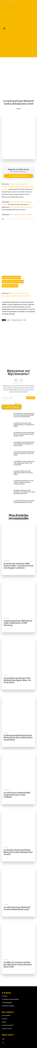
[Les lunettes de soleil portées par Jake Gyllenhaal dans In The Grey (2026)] (7, 463)
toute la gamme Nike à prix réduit (21, 207)
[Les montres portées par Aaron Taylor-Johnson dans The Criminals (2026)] (7, 482)
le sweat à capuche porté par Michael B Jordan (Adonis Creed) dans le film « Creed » (18, 186)
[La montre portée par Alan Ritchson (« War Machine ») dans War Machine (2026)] (7, 492)
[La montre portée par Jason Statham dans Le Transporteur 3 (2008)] (7, 425)
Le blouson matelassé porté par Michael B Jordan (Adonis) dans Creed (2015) (18, 737)
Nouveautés (6, 1015)
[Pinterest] (21, 380)
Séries (4, 1022)
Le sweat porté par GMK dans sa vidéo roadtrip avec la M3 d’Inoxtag (18, 622)
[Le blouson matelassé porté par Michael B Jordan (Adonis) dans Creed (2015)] (18, 712)
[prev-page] (17, 979)
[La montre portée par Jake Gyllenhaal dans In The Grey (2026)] (7, 473)
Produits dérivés (7, 1025)
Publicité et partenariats (10, 999)
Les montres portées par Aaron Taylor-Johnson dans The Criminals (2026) (23, 482)
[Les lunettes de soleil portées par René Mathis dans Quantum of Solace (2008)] (7, 444)
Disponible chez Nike (10, 286)
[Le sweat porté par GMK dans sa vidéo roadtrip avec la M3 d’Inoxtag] (18, 598)
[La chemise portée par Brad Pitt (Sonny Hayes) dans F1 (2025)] (7, 502)
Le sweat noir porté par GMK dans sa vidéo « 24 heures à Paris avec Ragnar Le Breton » (18, 565)
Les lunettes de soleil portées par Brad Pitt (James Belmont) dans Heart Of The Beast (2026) (24, 414)
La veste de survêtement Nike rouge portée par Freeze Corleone (17, 794)
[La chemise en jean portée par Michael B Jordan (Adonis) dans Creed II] (18, 827)
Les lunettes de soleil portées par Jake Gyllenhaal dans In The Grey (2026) (24, 462)
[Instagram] (16, 380)
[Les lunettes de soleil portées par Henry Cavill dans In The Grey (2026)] (7, 454)
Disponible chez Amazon (11, 277)
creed (8, 320)
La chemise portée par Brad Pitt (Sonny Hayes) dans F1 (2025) (24, 501)
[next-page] (20, 979)
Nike (24, 320)
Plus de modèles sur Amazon (13, 282)
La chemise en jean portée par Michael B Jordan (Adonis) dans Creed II (18, 851)
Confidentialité (7, 1002)
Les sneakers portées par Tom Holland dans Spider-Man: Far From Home (17, 680)
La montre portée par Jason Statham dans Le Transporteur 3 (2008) (24, 424)
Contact (4, 996)
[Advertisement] (18, 78)
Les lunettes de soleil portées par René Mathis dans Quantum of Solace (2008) (24, 443)
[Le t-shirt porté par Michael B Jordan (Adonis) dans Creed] (18, 884)
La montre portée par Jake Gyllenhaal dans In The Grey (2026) (23, 472)
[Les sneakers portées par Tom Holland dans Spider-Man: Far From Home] (18, 655)
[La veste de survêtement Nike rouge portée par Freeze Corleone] (18, 770)
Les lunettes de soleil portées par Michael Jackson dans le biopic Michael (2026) (24, 434)
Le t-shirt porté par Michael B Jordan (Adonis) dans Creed (17, 908)
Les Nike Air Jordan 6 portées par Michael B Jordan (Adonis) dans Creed (17, 964)
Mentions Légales (8, 1006)
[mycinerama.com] (22, 28)
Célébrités (7, 560)
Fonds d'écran (7, 1028)
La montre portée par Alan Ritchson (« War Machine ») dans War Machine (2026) (24, 491)
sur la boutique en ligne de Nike (21, 214)
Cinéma (18, 108)
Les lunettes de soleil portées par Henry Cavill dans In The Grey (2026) (24, 453)
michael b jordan (17, 320)
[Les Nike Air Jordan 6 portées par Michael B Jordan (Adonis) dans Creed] (18, 939)
